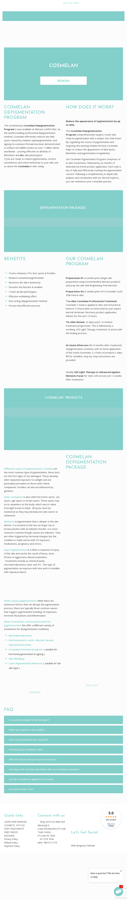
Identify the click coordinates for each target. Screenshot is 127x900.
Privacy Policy (11, 839)
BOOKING (9, 835)
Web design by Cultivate (83, 845)
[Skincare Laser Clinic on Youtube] (79, 838)
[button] (63, 720)
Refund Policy (11, 842)
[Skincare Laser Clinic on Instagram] (77, 838)
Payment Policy (12, 846)
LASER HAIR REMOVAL (15, 821)
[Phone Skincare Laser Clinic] (72, 838)
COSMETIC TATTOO (14, 825)
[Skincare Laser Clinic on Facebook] (74, 838)
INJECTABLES (11, 832)
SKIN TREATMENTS (14, 828)
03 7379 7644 (70, 2)
